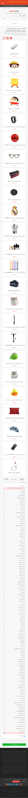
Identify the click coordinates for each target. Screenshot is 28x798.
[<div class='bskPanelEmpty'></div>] (24, 15)
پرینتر (22, 769)
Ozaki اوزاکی (22, 515)
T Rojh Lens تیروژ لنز (21, 722)
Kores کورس (22, 586)
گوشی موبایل (16, 767)
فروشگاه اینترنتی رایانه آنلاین (21, 765)
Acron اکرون (22, 579)
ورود (14, 16)
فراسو (7, 770)
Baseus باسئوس (22, 562)
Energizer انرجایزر (21, 566)
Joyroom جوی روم (21, 674)
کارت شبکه (19, 769)
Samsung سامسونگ (21, 497)
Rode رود (23, 547)
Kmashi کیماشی (22, 635)
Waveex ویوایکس (22, 659)
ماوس (25, 769)
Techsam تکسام (22, 672)
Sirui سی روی (22, 730)
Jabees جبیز (22, 651)
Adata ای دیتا (22, 590)
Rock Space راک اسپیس (20, 728)
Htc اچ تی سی (22, 543)
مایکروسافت (11, 770)
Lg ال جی (23, 603)
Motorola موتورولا (22, 638)
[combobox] (14, 23)
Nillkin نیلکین (22, 564)
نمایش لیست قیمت (14, 744)
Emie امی (23, 657)
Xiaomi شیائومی (22, 560)
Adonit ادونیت (22, 549)
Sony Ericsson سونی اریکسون (19, 702)
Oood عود (23, 683)
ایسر (24, 770)
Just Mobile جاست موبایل (20, 525)
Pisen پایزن (23, 627)
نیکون (17, 770)
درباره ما (9, 8)
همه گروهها (23, 491)
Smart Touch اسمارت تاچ (20, 512)
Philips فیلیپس (22, 631)
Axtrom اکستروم (22, 571)
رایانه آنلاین (14, 789)
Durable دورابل (22, 713)
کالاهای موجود (20, 735)
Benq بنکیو (23, 689)
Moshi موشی (22, 523)
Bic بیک (23, 538)
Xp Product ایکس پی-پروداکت (19, 717)
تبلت (20, 767)
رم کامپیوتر (15, 769)
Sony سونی (23, 528)
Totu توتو (23, 551)
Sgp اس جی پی (22, 540)
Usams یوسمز (22, 605)
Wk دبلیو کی (22, 618)
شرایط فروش (23, 781)
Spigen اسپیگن (22, 545)
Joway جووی (22, 676)
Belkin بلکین (22, 521)
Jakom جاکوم (22, 668)
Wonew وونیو (22, 700)
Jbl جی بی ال (22, 640)
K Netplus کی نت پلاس (21, 704)
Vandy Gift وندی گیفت (21, 726)
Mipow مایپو (23, 532)
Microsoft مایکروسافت (21, 517)
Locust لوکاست (22, 692)
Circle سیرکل (22, 694)
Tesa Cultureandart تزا (21, 711)
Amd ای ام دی (22, 629)
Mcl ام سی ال (22, 519)
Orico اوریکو (22, 653)
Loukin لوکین (22, 599)
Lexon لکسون (22, 558)
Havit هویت (23, 592)
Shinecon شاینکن (21, 594)
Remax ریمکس (22, 573)
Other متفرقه (22, 733)
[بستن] (3, 3)
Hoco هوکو (23, 625)
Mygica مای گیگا (22, 666)
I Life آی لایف (23, 612)
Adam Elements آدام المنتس (20, 648)
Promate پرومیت (22, 575)
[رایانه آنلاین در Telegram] (9, 784)
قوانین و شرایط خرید (16, 8)
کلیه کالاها (21, 736)
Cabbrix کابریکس (22, 614)
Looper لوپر (23, 655)
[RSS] (7, 784)
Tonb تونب (23, 506)
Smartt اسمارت (22, 499)
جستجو (14, 740)
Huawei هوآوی (22, 495)
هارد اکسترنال (4, 767)
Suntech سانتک (22, 709)
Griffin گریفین (22, 504)
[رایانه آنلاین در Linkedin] (14, 784)
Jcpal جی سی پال (22, 588)
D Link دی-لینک (22, 620)
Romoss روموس (22, 707)
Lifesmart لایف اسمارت (21, 696)
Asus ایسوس (22, 724)
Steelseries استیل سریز (20, 556)
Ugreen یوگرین (22, 663)
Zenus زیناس (22, 536)
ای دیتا (22, 770)
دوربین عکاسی (10, 767)
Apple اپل (23, 493)
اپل (19, 770)
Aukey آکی (23, 646)
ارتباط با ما (5, 8)
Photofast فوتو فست (21, 584)
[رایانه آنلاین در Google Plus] (21, 784)
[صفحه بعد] (20, 479)
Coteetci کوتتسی (21, 687)
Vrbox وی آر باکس (22, 685)
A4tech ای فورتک (22, 607)
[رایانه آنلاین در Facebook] (19, 784)
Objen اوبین (22, 502)
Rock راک (23, 616)
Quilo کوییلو (22, 622)
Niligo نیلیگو (22, 642)
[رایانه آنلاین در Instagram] (11, 784)
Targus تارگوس (22, 577)
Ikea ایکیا (23, 679)
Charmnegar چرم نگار (21, 715)
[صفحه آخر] (23, 479)
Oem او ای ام (23, 681)
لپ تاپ (22, 767)
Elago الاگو (23, 720)
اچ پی (14, 770)
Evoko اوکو (23, 698)
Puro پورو (23, 597)
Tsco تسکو (23, 510)
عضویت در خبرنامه (16, 781)
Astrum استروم (22, 601)
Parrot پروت (22, 553)
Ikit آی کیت (23, 508)
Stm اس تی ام (22, 633)
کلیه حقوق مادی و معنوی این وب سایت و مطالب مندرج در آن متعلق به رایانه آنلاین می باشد (13, 791)
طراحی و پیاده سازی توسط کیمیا (14, 795)
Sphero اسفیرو (22, 534)
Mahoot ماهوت (22, 670)
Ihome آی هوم (22, 610)
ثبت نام (18, 16)
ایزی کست (23, 644)
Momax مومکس (22, 661)
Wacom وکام (22, 530)
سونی (3, 769)
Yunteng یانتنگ (22, 569)
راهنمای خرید (23, 8)
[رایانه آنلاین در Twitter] (16, 784)
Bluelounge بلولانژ (21, 581)
